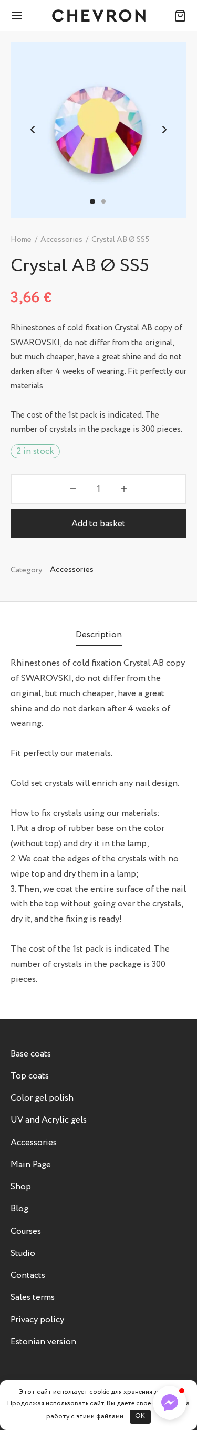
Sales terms (33, 1297)
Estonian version (43, 1342)
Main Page (31, 1164)
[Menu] (17, 15)
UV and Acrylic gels (49, 1120)
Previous (32, 130)
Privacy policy (37, 1320)
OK (140, 1416)
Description (99, 635)
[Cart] (180, 15)
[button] (169, 1403)
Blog (19, 1208)
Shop (21, 1186)
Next (164, 130)
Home (21, 240)
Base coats (31, 1054)
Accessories (61, 240)
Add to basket (98, 523)
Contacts (28, 1275)
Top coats (30, 1076)
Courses (26, 1231)
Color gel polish (42, 1098)
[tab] (98, 635)
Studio (23, 1253)
